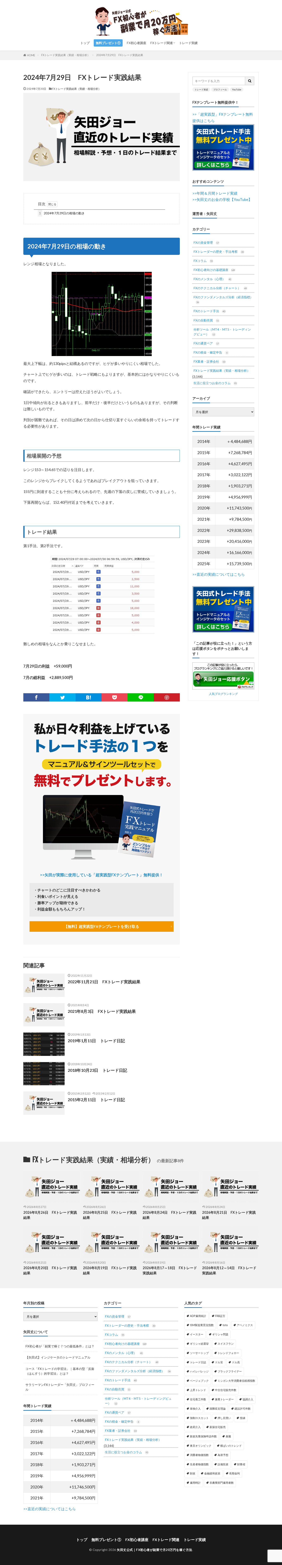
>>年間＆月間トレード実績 (214, 193)
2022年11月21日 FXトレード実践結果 (104, 981)
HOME (31, 55)
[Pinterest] (167, 697)
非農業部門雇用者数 (222, 1482)
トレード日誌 (198, 1362)
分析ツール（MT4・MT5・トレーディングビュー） (222, 331)
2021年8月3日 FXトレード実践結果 (102, 1011)
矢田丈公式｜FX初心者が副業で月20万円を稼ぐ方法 (154, 1550)
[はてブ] (89, 697)
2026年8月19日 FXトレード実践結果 (110, 1270)
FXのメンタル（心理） (212, 279)
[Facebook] (36, 697)
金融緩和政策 (212, 1473)
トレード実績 (188, 43)
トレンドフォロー (228, 1353)
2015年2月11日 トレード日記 (96, 1099)
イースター (196, 1334)
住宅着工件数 (198, 1399)
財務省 (241, 1464)
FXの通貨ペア (206, 343)
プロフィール (220, 89)
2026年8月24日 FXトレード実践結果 (169, 1215)
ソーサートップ (199, 1353)
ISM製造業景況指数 (202, 1325)
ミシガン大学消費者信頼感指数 (236, 1380)
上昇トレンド (198, 1390)
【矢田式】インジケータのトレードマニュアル (57, 1357)
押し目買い (224, 1418)
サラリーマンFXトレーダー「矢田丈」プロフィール (59, 1387)
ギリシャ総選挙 (199, 1343)
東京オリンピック (200, 1445)
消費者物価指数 (199, 1455)
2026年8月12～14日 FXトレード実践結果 (229, 1270)
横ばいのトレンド (231, 1445)
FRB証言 (220, 1316)
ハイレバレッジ (199, 1371)
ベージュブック (199, 1380)
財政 (192, 1473)
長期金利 (234, 1473)
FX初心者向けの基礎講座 (214, 270)
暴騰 (228, 1436)
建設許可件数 (243, 1408)
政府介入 (195, 1427)
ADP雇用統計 (198, 1316)
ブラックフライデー (230, 1371)
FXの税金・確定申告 (210, 352)
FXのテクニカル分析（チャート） (220, 288)
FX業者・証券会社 (209, 361)
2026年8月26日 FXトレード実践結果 (50, 1215)
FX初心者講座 (136, 43)
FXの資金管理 (206, 242)
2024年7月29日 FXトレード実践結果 (119, 55)
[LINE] (141, 697)
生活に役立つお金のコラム (215, 383)
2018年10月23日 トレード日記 (97, 1070)
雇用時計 (195, 1482)
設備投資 (223, 1464)
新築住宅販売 (218, 1427)
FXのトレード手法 (209, 311)
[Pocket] (115, 697)
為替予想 (223, 1455)
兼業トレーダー (224, 1399)
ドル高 (236, 1362)
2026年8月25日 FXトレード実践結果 (110, 1215)
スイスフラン (226, 1343)
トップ (85, 43)
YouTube (236, 89)
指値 (242, 1418)
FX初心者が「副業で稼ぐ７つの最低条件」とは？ (59, 1346)
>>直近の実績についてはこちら (218, 574)
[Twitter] (62, 697)
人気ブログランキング (223, 694)
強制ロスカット (199, 1418)
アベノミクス (245, 1325)
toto (225, 1325)
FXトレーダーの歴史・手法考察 (218, 251)
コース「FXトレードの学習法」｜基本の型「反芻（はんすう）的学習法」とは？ (59, 1371)
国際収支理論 (218, 1408)
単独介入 (195, 1408)
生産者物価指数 (199, 1464)
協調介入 (248, 1399)
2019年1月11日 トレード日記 (96, 1040)
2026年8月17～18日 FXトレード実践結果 (170, 1270)
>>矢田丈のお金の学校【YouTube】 (222, 199)
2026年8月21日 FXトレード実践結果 (229, 1215)
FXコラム (203, 261)
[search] (249, 81)
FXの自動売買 (206, 320)
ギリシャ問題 (220, 1334)
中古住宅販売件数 (225, 1390)
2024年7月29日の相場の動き (62, 213)
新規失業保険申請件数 (203, 1436)
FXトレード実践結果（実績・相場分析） (65, 55)
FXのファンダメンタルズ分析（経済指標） (223, 299)
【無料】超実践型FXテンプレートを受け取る (101, 926)
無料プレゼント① (108, 43)
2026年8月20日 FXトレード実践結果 (50, 1270)
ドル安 (219, 1362)
